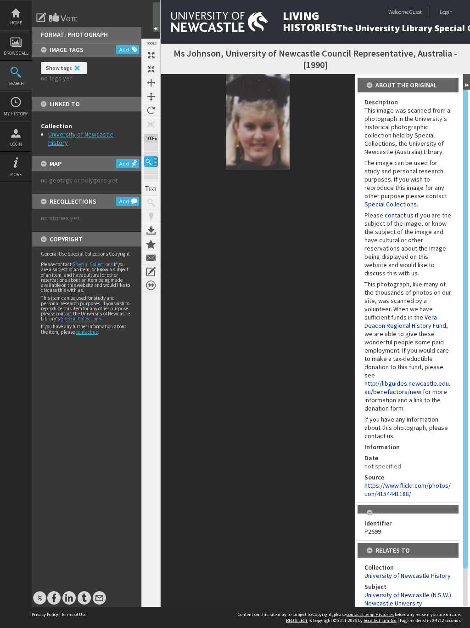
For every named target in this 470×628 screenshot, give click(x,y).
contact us (87, 332)
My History (16, 114)
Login (16, 144)
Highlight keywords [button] (151, 216)
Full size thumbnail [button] (151, 55)
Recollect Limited (380, 620)
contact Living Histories (370, 614)
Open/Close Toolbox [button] (156, 17)
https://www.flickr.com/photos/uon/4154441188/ (407, 489)
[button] (151, 161)
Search (16, 83)
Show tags (59, 67)
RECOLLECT (297, 620)
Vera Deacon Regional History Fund (405, 321)
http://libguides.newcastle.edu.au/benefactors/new (407, 387)
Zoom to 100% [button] (151, 124)
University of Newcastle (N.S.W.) (407, 595)
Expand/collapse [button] (466, 82)
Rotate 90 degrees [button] (151, 110)
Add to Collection (151, 244)
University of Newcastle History (407, 575)
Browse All (16, 53)
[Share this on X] (39, 593)
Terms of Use (74, 614)
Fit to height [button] (151, 96)
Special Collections (93, 264)
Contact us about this (151, 258)
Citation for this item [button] (151, 285)
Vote (64, 17)
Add (124, 49)
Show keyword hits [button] (151, 203)
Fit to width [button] (151, 83)
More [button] (16, 174)
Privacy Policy (45, 614)
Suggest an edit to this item (41, 17)
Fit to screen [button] (151, 69)
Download (151, 230)
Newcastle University (393, 603)
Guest (415, 11)
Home (16, 23)
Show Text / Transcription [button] (151, 189)
